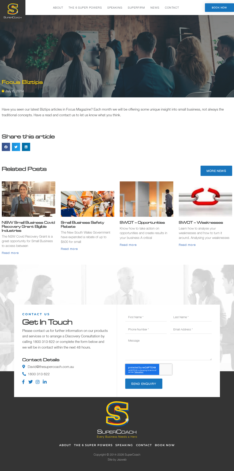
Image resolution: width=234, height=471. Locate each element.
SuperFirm (136, 7)
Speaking (114, 7)
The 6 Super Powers (85, 7)
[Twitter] (30, 382)
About (58, 7)
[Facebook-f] (23, 382)
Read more (10, 252)
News (154, 7)
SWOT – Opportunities (142, 222)
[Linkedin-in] (45, 382)
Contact (172, 7)
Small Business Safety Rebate (82, 224)
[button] (6, 147)
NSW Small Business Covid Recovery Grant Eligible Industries (28, 226)
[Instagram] (37, 382)
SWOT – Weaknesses (201, 222)
